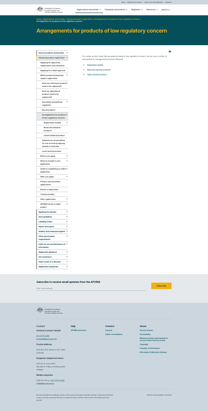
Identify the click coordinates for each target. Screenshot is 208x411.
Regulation (136, 9)
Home (38, 19)
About (123, 2)
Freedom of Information (150, 348)
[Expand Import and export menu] (67, 225)
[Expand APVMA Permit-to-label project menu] (67, 203)
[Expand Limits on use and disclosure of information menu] (67, 243)
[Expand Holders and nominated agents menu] (67, 230)
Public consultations (113, 334)
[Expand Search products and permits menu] (67, 51)
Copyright (144, 344)
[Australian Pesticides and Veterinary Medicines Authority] (49, 9)
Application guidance (48, 252)
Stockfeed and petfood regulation (52, 103)
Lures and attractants (51, 151)
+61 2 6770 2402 (57, 380)
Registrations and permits (88, 9)
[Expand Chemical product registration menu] (67, 56)
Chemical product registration (79, 19)
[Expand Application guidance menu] (67, 251)
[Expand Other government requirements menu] (67, 235)
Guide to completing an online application (53, 170)
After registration (48, 199)
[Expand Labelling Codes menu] (67, 220)
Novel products (48, 110)
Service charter (146, 330)
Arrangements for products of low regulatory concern (54, 116)
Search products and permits (51, 53)
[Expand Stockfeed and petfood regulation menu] (67, 101)
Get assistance (45, 257)
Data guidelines (45, 217)
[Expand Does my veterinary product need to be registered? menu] (67, 82)
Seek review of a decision (50, 262)
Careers (108, 330)
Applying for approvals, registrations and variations (52, 64)
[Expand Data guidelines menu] (67, 215)
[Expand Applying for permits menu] (67, 210)
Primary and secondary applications (50, 183)
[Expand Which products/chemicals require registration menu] (67, 74)
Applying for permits (47, 212)
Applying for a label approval (52, 70)
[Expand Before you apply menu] (67, 155)
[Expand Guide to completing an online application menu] (67, 167)
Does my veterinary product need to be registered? (54, 84)
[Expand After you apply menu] (67, 175)
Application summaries (48, 267)
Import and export (46, 226)
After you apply (47, 177)
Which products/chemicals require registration (52, 76)
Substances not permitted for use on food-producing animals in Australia (53, 143)
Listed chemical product (54, 135)
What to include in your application (50, 162)
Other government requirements (47, 237)
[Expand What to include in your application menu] (67, 159)
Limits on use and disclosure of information (52, 245)
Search (165, 10)
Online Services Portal (134, 2)
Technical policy (47, 194)
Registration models (52, 123)
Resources (151, 9)
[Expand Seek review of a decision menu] (67, 260)
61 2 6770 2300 (42, 336)
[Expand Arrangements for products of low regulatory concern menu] (67, 113)
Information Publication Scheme (153, 352)
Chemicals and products (115, 9)
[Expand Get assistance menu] (67, 255)
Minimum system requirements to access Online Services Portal (154, 339)
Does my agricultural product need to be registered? (51, 94)
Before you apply (47, 156)
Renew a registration (49, 189)
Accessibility (145, 334)
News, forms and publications (153, 2)
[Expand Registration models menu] (67, 121)
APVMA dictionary (78, 330)
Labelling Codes (45, 222)
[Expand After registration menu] (67, 198)
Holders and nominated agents (52, 231)
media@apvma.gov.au (45, 383)
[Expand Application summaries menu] (67, 265)
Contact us (168, 2)
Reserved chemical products (52, 129)
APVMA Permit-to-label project (50, 205)
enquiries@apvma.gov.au (46, 339)
